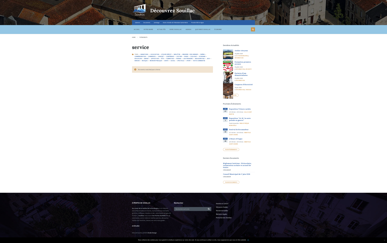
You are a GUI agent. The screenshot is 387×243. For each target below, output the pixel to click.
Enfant (146, 58)
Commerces (152, 56)
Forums (178, 58)
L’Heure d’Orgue (235, 139)
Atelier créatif (166, 54)
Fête (162, 58)
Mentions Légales (221, 214)
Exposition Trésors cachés (240, 109)
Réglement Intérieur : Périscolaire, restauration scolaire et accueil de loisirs (237, 165)
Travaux (248, 90)
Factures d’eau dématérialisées (241, 74)
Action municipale (242, 56)
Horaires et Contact (222, 204)
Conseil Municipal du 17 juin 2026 (236, 174)
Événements (143, 37)
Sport (188, 61)
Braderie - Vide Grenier (190, 54)
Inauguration (199, 58)
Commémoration (140, 56)
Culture (179, 56)
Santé (166, 61)
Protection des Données (223, 218)
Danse (186, 56)
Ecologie (193, 56)
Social (173, 61)
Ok (248, 240)
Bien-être (177, 54)
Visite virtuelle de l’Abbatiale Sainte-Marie (175, 22)
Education (138, 58)
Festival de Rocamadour (239, 129)
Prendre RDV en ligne (197, 22)
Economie (202, 56)
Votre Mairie (148, 29)
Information (239, 58)
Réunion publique (156, 61)
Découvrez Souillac (172, 10)
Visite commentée (199, 61)
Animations (144, 54)
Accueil (137, 29)
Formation (170, 58)
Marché (137, 61)
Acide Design (152, 233)
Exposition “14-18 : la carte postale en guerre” (240, 119)
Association (154, 54)
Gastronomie (188, 58)
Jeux (208, 58)
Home (134, 37)
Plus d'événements (231, 149)
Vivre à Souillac (176, 29)
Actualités (161, 29)
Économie (218, 29)
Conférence (170, 56)
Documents (146, 22)
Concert (161, 56)
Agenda (188, 29)
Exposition (155, 58)
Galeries (137, 22)
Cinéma (202, 54)
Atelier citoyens (241, 51)
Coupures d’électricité (244, 84)
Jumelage (157, 22)
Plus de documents (231, 182)
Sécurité (248, 69)
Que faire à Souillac (202, 29)
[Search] (208, 209)
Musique (145, 61)
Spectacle (180, 61)
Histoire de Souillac (222, 211)
